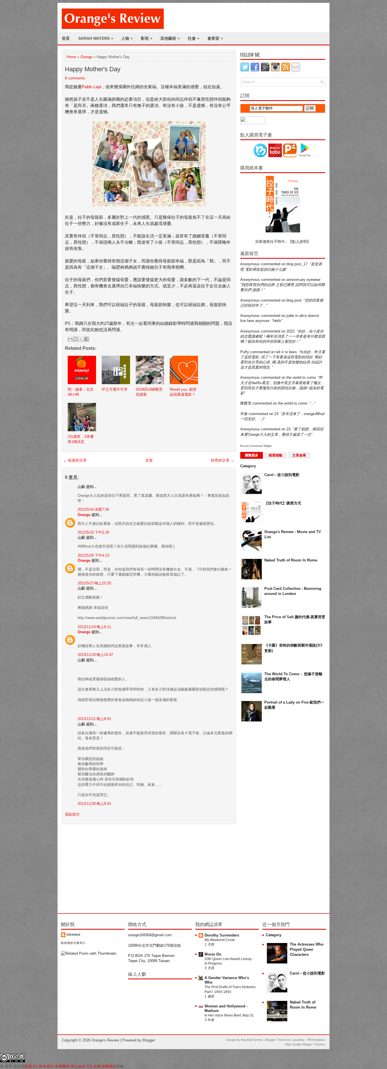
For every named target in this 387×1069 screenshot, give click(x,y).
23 (276, 414)
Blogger (149, 1040)
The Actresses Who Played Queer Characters (307, 949)
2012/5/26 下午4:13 (93, 555)
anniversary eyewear (303, 279)
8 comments (75, 78)
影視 (146, 38)
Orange (86, 57)
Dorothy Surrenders (222, 935)
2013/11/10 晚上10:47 (95, 655)
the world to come (301, 377)
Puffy (244, 352)
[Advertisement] (263, 818)
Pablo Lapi (91, 86)
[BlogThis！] (75, 339)
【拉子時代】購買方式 (282, 503)
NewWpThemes (252, 1039)
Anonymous (250, 264)
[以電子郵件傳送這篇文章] (70, 339)
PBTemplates (316, 1039)
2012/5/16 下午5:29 (93, 532)
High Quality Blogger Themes (305, 1044)
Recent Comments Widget (256, 446)
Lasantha (298, 1039)
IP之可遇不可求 (114, 389)
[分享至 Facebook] (86, 339)
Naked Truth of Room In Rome (290, 560)
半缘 (244, 414)
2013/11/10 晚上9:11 (94, 627)
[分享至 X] (81, 339)
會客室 (215, 38)
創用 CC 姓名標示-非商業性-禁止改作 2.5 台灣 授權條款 (70, 1066)
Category (248, 466)
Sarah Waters (95, 38)
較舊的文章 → (222, 460)
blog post (293, 300)
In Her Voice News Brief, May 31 (229, 1015)
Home (71, 57)
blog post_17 (296, 264)
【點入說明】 (299, 241)
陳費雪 (245, 403)
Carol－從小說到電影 (281, 475)
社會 (193, 38)
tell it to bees (286, 352)
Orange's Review (105, 1040)
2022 (290, 331)
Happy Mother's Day (92, 69)
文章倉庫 (299, 455)
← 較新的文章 (75, 460)
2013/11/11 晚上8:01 (94, 719)
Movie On (213, 954)
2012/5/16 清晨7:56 (93, 509)
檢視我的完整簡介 (73, 942)
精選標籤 (275, 455)
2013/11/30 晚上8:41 (94, 803)
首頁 (66, 38)
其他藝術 (170, 38)
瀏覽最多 (251, 455)
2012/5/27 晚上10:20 (94, 583)
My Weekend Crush (220, 940)
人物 (127, 38)
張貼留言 (72, 814)
